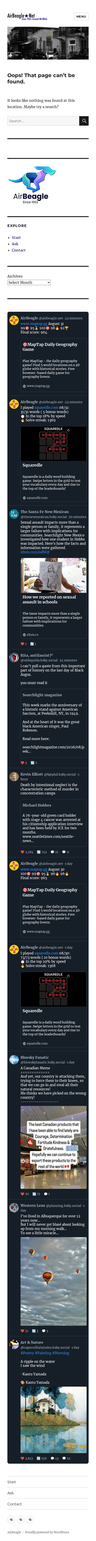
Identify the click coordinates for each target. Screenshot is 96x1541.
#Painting (43, 1353)
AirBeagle (14, 1532)
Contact (19, 250)
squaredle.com (46, 407)
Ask (15, 244)
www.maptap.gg (34, 324)
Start (16, 237)
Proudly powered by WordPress (47, 1532)
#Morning (60, 1353)
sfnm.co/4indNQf (35, 552)
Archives (15, 276)
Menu (81, 16)
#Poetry (27, 1353)
